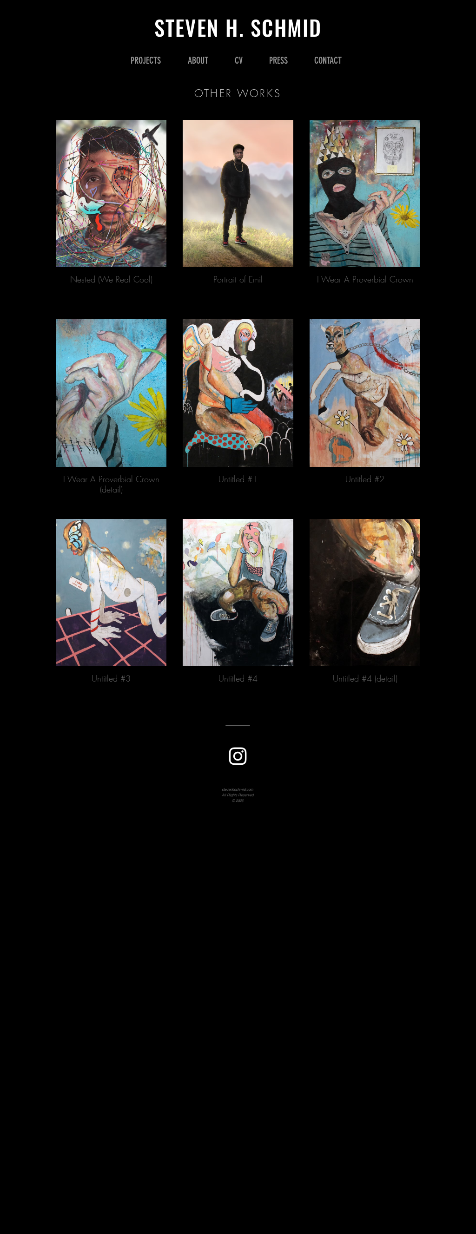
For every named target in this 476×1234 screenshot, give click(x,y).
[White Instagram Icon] (238, 756)
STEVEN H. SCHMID (238, 27)
